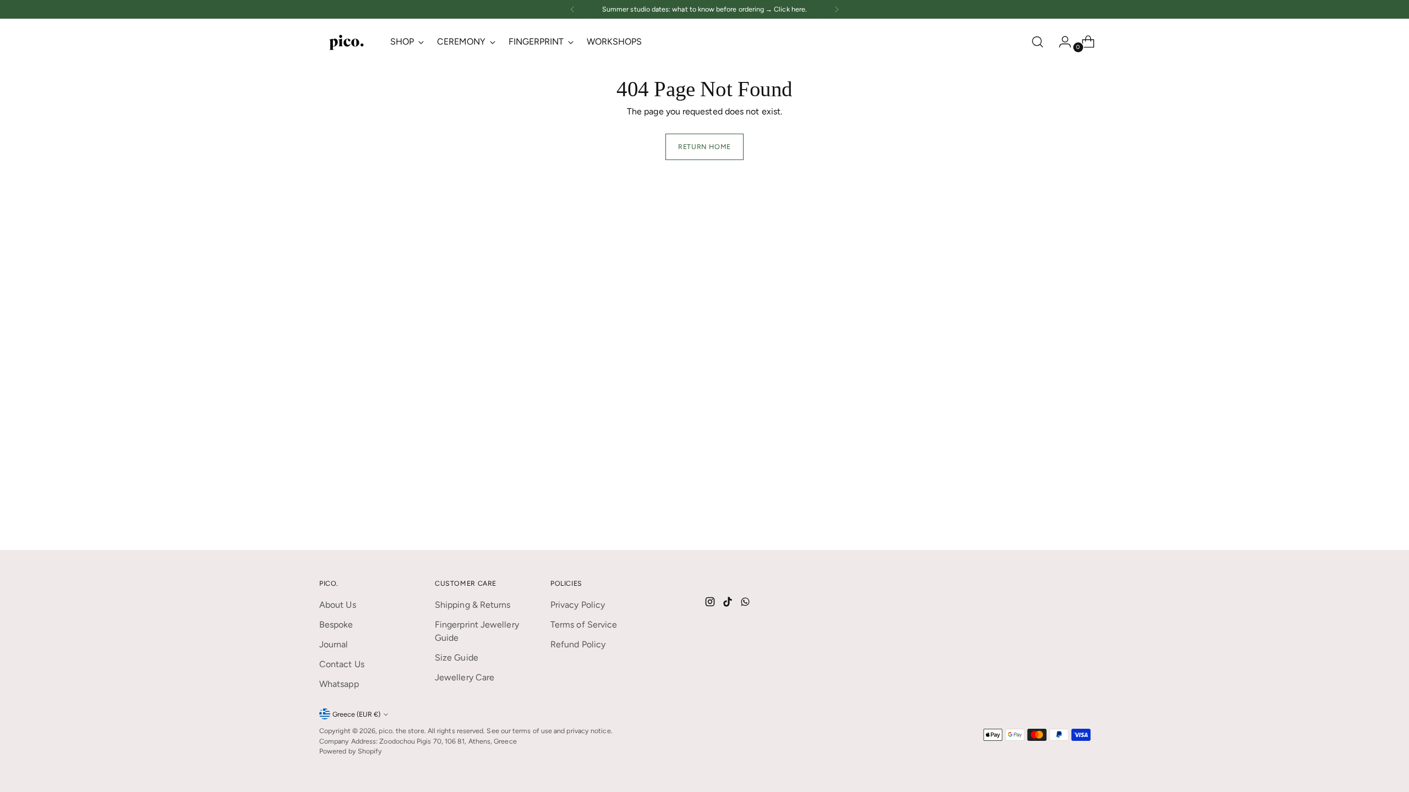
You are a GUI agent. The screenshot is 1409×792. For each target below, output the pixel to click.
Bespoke (336, 624)
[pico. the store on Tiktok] (728, 603)
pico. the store (401, 731)
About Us (337, 605)
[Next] (836, 9)
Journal (333, 644)
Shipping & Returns (472, 605)
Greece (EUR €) (356, 714)
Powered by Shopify (350, 751)
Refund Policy (577, 644)
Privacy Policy (577, 605)
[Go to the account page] (1061, 42)
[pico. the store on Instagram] (711, 603)
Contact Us (341, 664)
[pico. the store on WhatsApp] (746, 603)
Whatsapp (339, 684)
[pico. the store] (346, 41)
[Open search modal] (1037, 42)
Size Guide (456, 657)
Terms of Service (583, 624)
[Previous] (572, 9)
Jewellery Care (464, 677)
